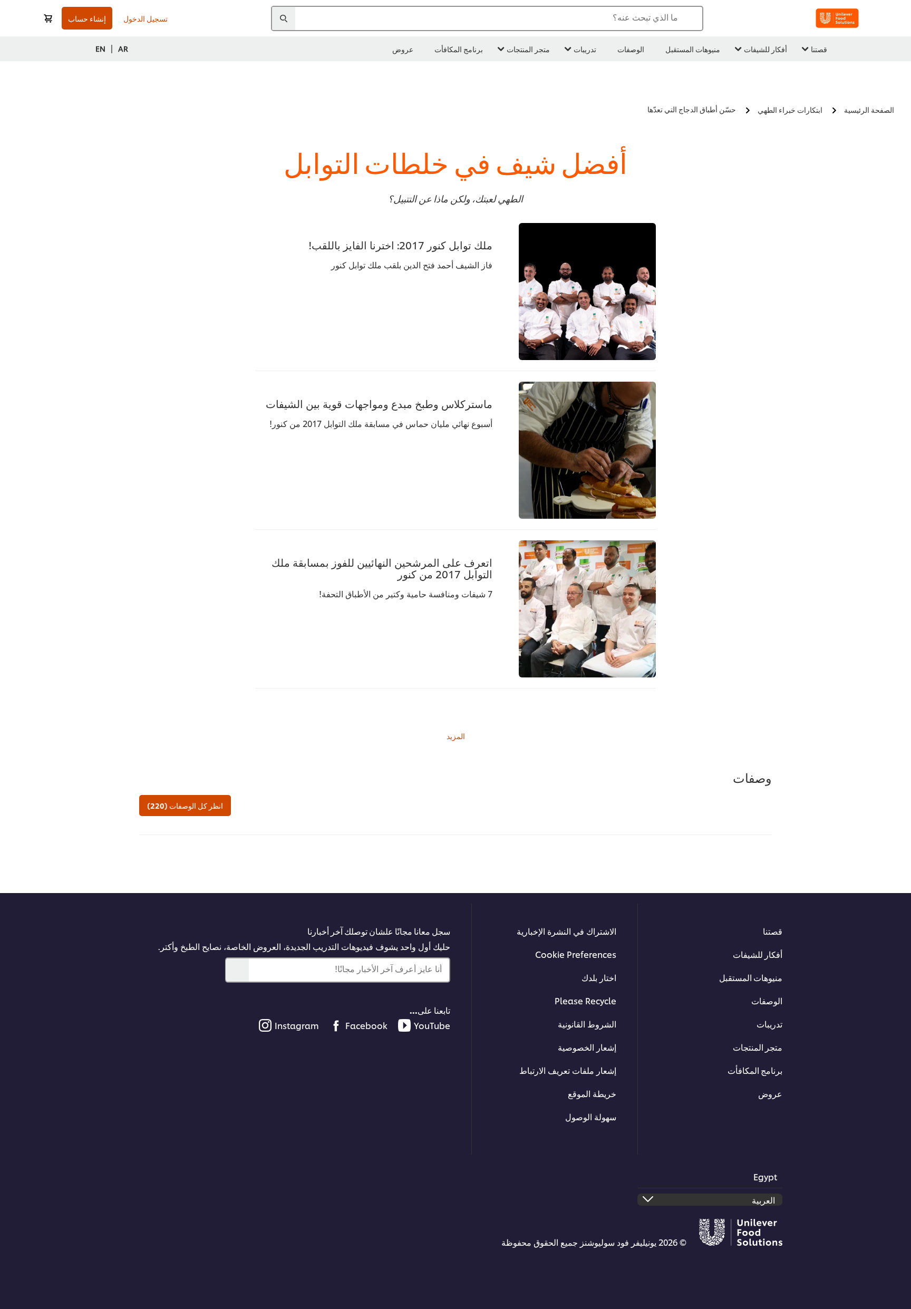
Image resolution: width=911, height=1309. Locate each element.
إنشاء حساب (87, 18)
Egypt (765, 1176)
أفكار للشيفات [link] (765, 49)
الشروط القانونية (587, 1023)
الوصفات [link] (630, 49)
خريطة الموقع (592, 1093)
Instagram (297, 1025)
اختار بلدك (599, 977)
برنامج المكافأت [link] (458, 49)
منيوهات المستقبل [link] (692, 49)
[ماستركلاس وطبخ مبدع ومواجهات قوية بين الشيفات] (587, 450)
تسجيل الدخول (145, 18)
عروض (770, 1093)
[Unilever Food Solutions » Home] (837, 18)
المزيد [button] (456, 736)
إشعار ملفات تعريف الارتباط (567, 1070)
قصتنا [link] (819, 49)
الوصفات (766, 1000)
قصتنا (772, 931)
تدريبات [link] (585, 49)
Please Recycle (585, 1000)
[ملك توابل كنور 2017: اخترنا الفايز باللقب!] (587, 291)
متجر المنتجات (757, 1047)
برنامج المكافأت (755, 1070)
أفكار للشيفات (757, 954)
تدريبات (769, 1023)
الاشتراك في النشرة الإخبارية (566, 931)
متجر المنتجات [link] (528, 49)
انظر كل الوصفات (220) (185, 805)
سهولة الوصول (590, 1116)
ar (123, 48)
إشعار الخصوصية (587, 1047)
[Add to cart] (48, 18)
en (100, 48)
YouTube (432, 1025)
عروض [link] (402, 49)
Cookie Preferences (575, 954)
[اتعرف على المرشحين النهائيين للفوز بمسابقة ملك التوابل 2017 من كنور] (587, 608)
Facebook (366, 1025)
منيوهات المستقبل (750, 977)
